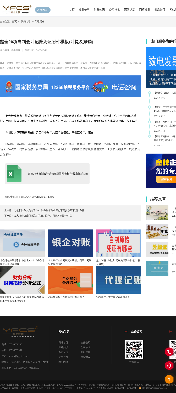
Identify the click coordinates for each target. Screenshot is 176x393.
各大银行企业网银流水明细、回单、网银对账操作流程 (43, 215)
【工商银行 (79, 388)
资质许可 (159, 9)
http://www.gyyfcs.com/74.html (37, 196)
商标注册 (144, 9)
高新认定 (129, 9)
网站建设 (85, 357)
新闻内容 (26, 21)
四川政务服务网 (119, 385)
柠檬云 (48, 388)
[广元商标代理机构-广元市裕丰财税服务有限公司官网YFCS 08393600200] (16, 13)
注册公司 (84, 9)
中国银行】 (120, 388)
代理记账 (39, 21)
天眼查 (40, 388)
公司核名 (114, 9)
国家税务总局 (103, 385)
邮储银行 (90, 388)
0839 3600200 (66, 388)
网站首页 (63, 342)
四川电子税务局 (135, 385)
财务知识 (99, 9)
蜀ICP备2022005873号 (66, 385)
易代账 (55, 388)
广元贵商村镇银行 (104, 388)
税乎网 (15, 388)
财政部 (92, 385)
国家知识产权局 (27, 388)
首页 (72, 9)
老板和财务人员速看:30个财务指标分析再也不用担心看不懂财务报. (49, 210)
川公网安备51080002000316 (154, 388)
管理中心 (83, 385)
